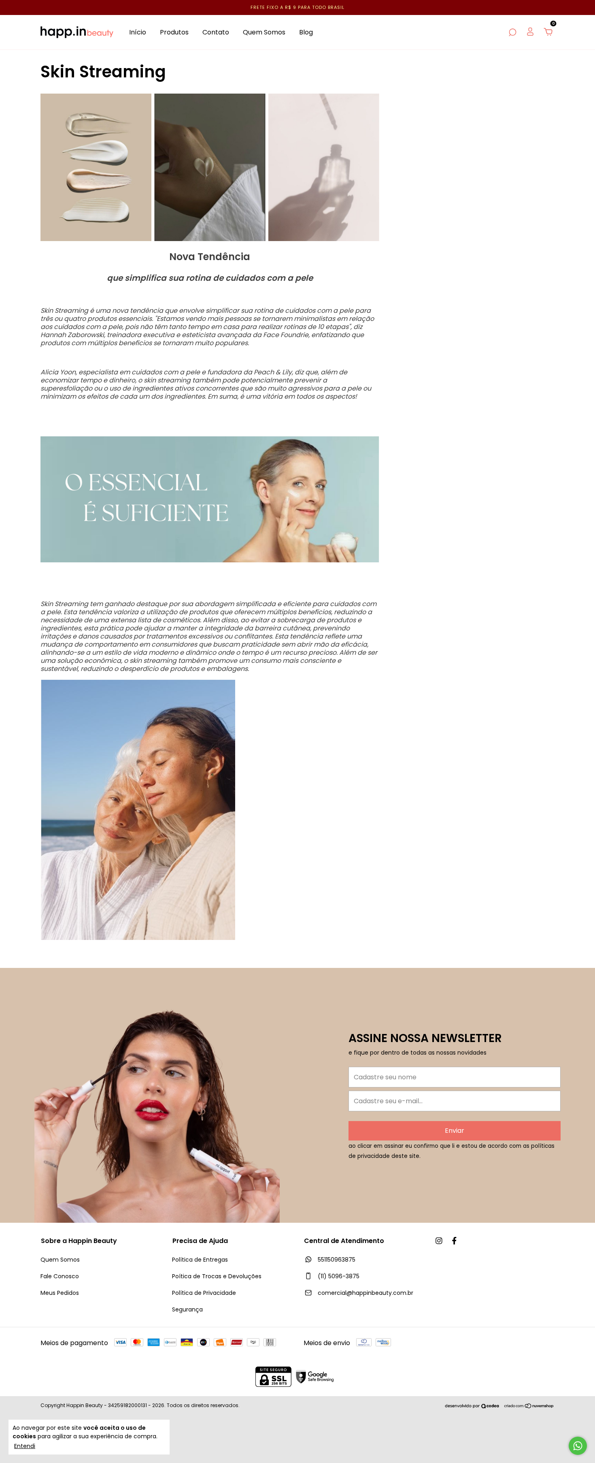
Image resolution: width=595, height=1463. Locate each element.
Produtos (174, 32)
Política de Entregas (200, 1260)
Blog (306, 32)
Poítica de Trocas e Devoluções (216, 1276)
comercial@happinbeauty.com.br (365, 1293)
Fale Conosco (59, 1276)
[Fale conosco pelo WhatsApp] (578, 1446)
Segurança (187, 1309)
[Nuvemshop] (529, 1406)
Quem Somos (264, 32)
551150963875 (335, 1260)
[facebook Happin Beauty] (454, 1241)
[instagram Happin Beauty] (439, 1241)
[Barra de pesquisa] (512, 32)
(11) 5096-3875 (337, 1276)
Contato (215, 32)
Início (137, 32)
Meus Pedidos (59, 1293)
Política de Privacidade (204, 1293)
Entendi (24, 1446)
